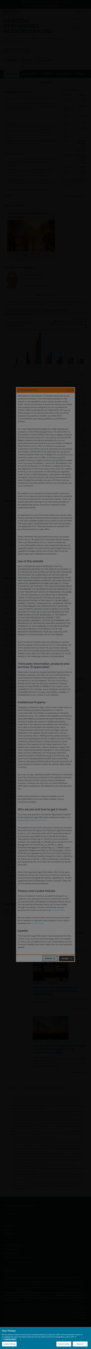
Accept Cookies (63, 1344)
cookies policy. (10, 1339)
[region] (45, 1338)
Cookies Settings (9, 1344)
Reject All (80, 1344)
